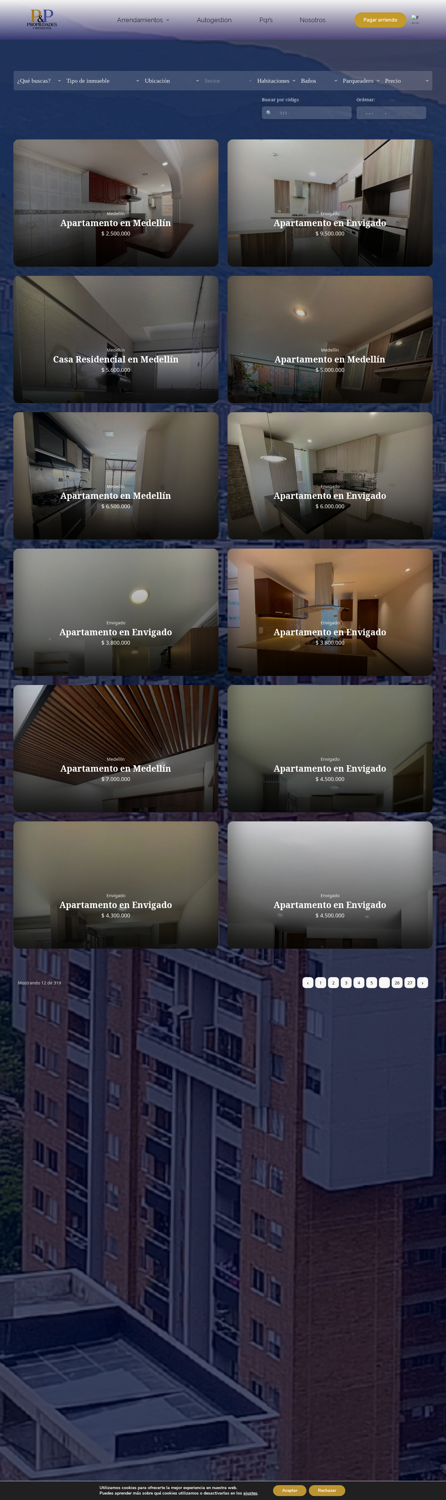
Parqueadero (358, 80)
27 (409, 983)
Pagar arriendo (380, 20)
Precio (393, 80)
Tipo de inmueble (88, 80)
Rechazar (327, 1490)
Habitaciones (273, 80)
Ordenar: (365, 99)
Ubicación (157, 80)
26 (397, 983)
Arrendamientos (140, 20)
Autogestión (214, 20)
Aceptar (289, 1490)
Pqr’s (266, 20)
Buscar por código (280, 99)
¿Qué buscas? (34, 80)
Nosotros (313, 20)
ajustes (250, 1493)
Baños (308, 80)
